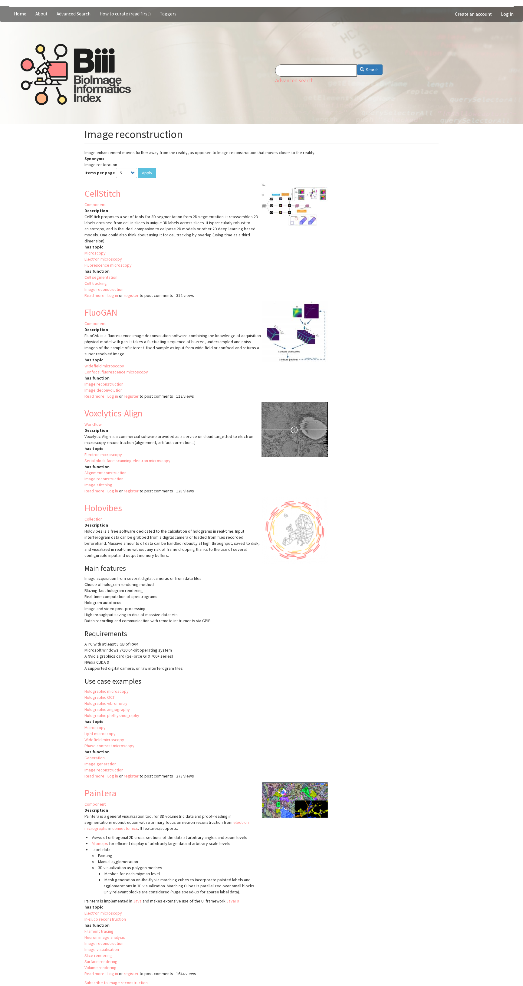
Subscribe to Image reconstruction (116, 982)
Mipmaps (100, 843)
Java (137, 901)
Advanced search (294, 80)
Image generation (100, 764)
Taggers (168, 14)
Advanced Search (73, 14)
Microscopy (95, 253)
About (41, 14)
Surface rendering (100, 961)
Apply (147, 173)
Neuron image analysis (104, 937)
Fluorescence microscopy (108, 265)
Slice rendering (98, 955)
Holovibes (103, 508)
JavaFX (232, 901)
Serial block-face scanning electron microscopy (127, 460)
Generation (94, 758)
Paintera (100, 793)
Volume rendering (100, 967)
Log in (507, 14)
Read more (94, 295)
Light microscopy (100, 733)
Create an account (473, 14)
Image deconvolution (103, 390)
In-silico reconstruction (105, 919)
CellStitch (102, 193)
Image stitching (98, 485)
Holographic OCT (99, 697)
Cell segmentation (100, 277)
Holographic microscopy (106, 691)
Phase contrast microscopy (109, 745)
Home (20, 14)
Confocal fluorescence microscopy (116, 372)
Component (95, 204)
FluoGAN (100, 312)
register (131, 295)
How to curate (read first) (125, 14)
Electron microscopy (103, 259)
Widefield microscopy (104, 366)
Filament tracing (98, 931)
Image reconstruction (103, 289)
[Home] (75, 74)
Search (372, 69)
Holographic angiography (107, 709)
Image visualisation (101, 949)
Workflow (93, 424)
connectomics (125, 828)
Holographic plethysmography (111, 715)
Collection (93, 519)
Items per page (99, 173)
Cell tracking (95, 283)
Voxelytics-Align (113, 413)
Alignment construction (105, 472)
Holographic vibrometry (105, 703)
